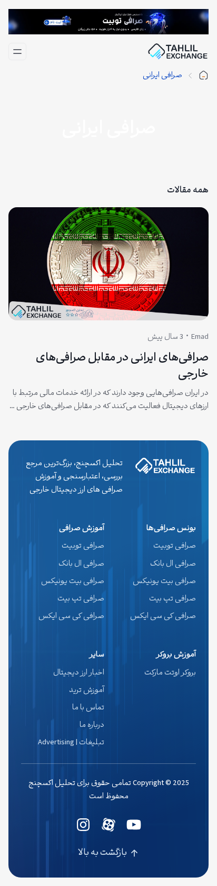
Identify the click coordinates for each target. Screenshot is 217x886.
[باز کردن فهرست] (17, 51)
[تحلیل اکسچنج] (203, 75)
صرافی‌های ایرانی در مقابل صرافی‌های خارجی (122, 366)
